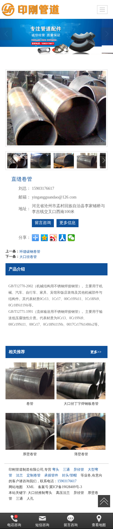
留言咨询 (43, 223)
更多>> (95, 352)
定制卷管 (34, 475)
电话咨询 (14, 525)
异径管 (79, 469)
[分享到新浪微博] (53, 237)
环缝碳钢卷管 (29, 251)
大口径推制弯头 (40, 493)
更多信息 (67, 223)
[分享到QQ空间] (44, 237)
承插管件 (51, 475)
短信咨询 (42, 525)
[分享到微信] (71, 237)
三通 (66, 469)
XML (30, 487)
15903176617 (66, 481)
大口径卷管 (28, 256)
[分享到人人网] (62, 237)
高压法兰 (63, 493)
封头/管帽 (69, 475)
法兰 (19, 475)
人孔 (30, 498)
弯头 (55, 469)
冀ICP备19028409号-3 (65, 487)
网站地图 (16, 487)
